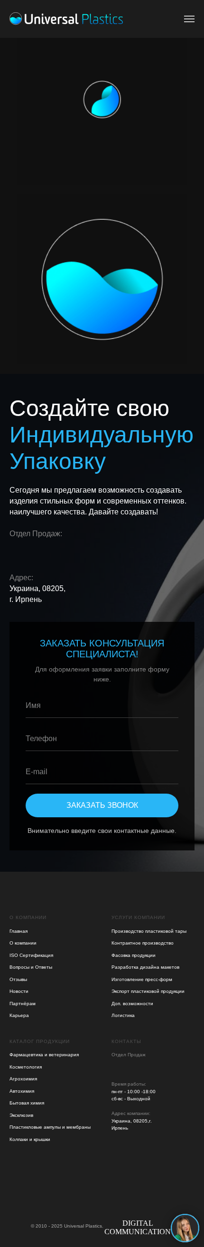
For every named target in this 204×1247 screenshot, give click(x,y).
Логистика (123, 1015)
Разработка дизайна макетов (145, 967)
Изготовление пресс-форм (141, 979)
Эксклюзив (21, 1115)
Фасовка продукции (133, 955)
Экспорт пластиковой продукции (148, 991)
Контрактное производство (142, 943)
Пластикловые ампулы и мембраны (50, 1127)
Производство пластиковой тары (148, 931)
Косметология (25, 1067)
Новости (18, 991)
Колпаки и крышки (29, 1139)
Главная (18, 931)
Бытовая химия (26, 1102)
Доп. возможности (132, 1003)
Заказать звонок (102, 805)
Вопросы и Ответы (30, 967)
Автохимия (21, 1091)
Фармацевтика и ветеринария (44, 1054)
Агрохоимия (23, 1078)
